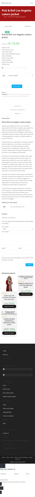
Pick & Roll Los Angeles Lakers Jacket (17, 17)
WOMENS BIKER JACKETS (23, 96)
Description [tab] (17, 106)
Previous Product (8, 26)
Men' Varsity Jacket (12, 94)
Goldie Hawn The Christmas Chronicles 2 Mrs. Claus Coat (9, 297)
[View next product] (32, 26)
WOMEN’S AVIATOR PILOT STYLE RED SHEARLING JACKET (25, 285)
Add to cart (17, 86)
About (11, 457)
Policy (4, 405)
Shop (4, 385)
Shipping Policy (7, 412)
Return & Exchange (8, 408)
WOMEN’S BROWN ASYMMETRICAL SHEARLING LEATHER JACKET (9, 321)
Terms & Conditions (8, 416)
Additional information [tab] (17, 110)
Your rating (5, 226)
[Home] (2, 17)
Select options (9, 306)
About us (5, 354)
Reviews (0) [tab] (17, 113)
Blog (4, 423)
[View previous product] (3, 26)
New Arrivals (20, 94)
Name (4, 248)
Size (4, 75)
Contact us (6, 433)
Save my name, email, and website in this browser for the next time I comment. (17, 259)
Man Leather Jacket (8, 393)
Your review (5, 231)
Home (4, 351)
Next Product (28, 26)
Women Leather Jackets (9, 396)
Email (20, 248)
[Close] (2, 466)
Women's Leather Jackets (10, 96)
